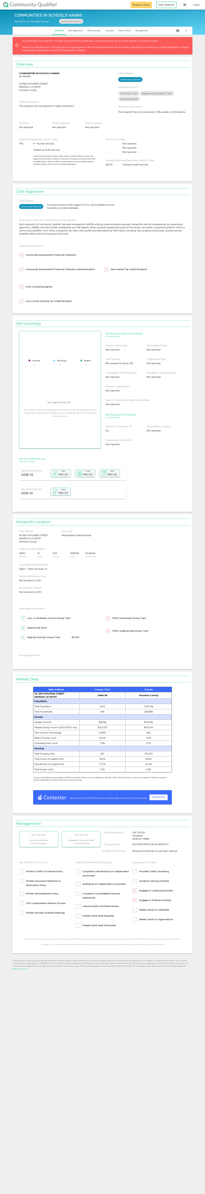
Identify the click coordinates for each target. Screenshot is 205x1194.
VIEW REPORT (159, 797)
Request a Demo (141, 4)
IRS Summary (94, 30)
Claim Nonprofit (166, 4)
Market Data (125, 30)
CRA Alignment (75, 30)
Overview (58, 30)
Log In (196, 4)
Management (142, 30)
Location (110, 30)
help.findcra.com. (20, 969)
